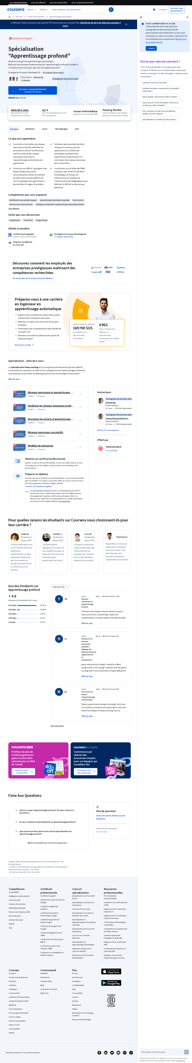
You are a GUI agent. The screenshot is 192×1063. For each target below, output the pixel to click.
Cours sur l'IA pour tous (81, 909)
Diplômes (12, 1005)
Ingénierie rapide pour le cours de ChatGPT (82, 950)
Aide (74, 989)
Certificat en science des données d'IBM (50, 947)
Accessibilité (77, 993)
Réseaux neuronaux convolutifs (45, 432)
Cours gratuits (14, 1029)
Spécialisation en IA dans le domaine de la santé (83, 914)
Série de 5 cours (20, 110)
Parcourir (19, 16)
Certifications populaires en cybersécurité (115, 950)
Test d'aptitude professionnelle (110, 897)
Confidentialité (78, 985)
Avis (77, 128)
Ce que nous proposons (18, 977)
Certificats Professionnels (19, 997)
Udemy (11, 1032)
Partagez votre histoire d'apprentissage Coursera (114, 956)
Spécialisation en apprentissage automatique (83, 943)
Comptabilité (14, 892)
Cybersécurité (14, 900)
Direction (12, 981)
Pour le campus (15, 1017)
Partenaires (45, 977)
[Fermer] (126, 24)
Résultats (30, 128)
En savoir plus (18, 244)
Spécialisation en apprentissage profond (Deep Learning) (84, 922)
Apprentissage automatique (60, 16)
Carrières (12, 985)
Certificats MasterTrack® (19, 1001)
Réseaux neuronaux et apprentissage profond (53, 392)
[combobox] (77, 9)
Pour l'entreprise (15, 1009)
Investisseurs (77, 977)
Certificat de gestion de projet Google (50, 921)
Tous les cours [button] (59, 587)
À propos (14, 128)
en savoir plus (102, 831)
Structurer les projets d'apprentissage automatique (57, 419)
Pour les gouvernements (18, 1013)
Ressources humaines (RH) (19, 912)
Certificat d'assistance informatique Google (49, 914)
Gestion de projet (16, 920)
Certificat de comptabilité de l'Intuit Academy (52, 954)
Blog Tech (44, 993)
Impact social (14, 1025)
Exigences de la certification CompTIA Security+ (115, 917)
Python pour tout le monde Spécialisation (82, 956)
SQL (10, 928)
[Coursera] (15, 10)
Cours (44, 128)
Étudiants (44, 973)
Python (11, 924)
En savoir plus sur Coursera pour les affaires (33, 278)
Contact (75, 997)
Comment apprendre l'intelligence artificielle (113, 936)
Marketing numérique (17, 908)
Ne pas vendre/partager (81, 1019)
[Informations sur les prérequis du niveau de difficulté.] (96, 114)
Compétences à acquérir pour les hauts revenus (115, 930)
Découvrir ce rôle (23, 345)
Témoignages (61, 128)
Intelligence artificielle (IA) (19, 896)
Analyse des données (17, 904)
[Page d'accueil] (9, 16)
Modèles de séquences (40, 446)
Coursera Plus (14, 993)
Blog (42, 985)
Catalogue (13, 989)
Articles (75, 1001)
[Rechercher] (111, 9)
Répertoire (76, 1005)
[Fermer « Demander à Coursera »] (154, 9)
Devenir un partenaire (17, 1021)
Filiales (75, 1009)
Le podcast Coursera (49, 989)
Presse (75, 973)
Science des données (36, 16)
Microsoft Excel (15, 916)
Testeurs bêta (46, 981)
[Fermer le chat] (187, 17)
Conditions (76, 981)
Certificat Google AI (48, 896)
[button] (43, 9)
